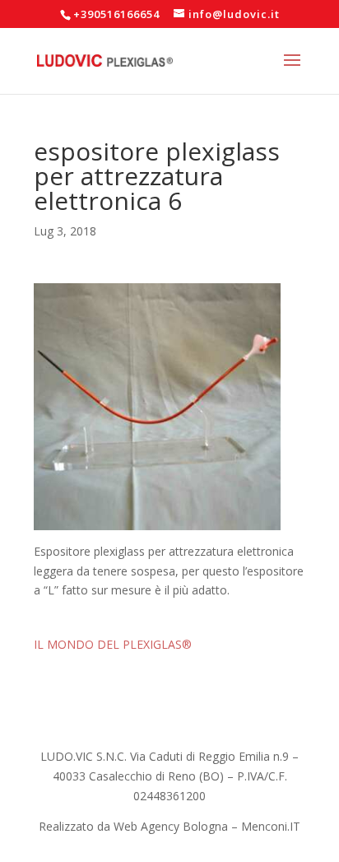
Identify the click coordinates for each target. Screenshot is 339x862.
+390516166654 (116, 14)
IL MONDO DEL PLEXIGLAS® (113, 644)
